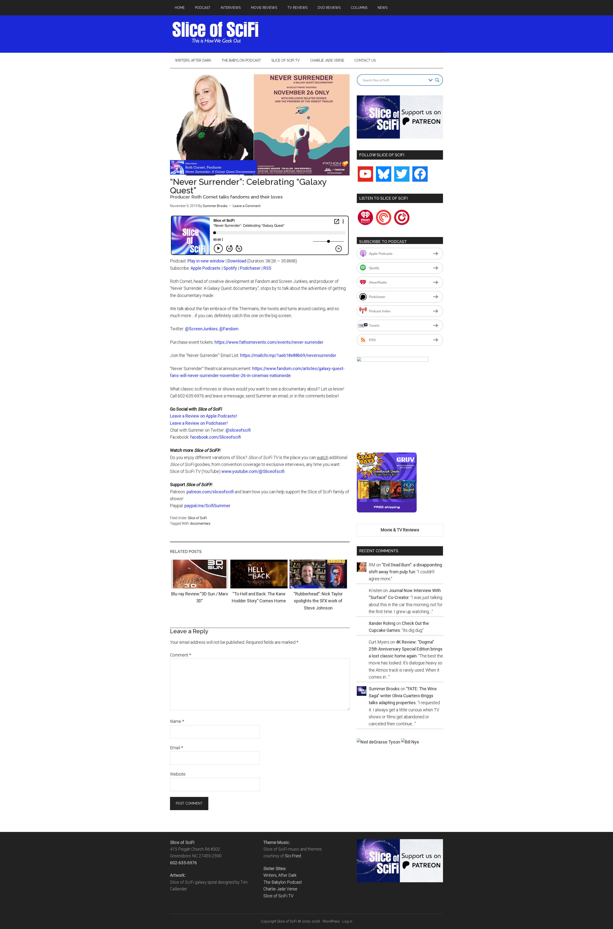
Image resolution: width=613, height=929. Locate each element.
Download (236, 260)
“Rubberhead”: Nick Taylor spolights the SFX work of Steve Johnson (318, 600)
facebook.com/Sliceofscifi (215, 437)
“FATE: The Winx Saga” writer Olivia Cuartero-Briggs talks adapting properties (403, 695)
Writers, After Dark (279, 875)
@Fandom (228, 328)
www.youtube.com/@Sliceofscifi (252, 471)
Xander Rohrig (382, 623)
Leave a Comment (247, 206)
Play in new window (206, 260)
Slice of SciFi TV (278, 896)
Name (177, 721)
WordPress (331, 921)
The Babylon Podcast (282, 882)
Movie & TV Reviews (400, 529)
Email (176, 747)
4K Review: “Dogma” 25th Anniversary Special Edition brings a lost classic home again (406, 649)
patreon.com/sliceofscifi (210, 491)
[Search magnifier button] (437, 80)
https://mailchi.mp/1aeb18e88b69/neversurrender (288, 355)
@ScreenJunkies (201, 328)
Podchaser (250, 268)
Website (178, 774)
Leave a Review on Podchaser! (199, 423)
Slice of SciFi (215, 32)
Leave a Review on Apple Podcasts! (203, 415)
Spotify (230, 268)
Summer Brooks (215, 206)
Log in (347, 921)
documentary (200, 523)
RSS (267, 268)
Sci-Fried (293, 856)
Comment (180, 654)
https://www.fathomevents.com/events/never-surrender (269, 342)
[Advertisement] (356, 32)
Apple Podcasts (206, 268)
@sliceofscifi (238, 430)
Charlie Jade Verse (280, 889)
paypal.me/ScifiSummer (207, 505)
